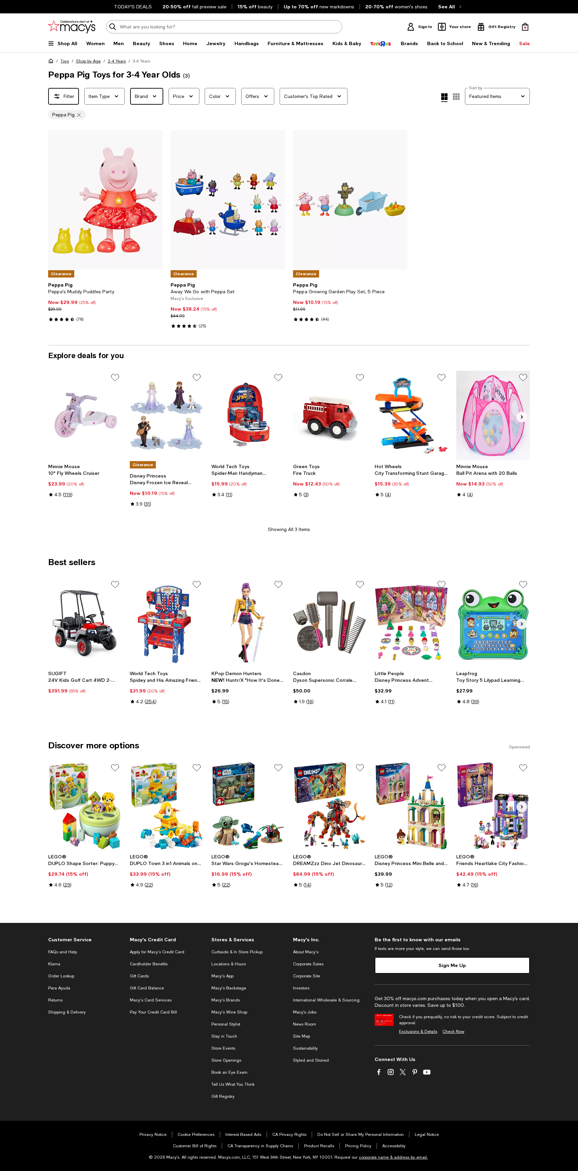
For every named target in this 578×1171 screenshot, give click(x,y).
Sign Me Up (452, 965)
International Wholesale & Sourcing (326, 1000)
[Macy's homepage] (52, 62)
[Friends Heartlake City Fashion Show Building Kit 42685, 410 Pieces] (493, 806)
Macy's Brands (225, 1000)
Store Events (223, 1048)
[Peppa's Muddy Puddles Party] (105, 200)
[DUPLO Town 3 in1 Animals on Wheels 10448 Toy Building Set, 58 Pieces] (166, 806)
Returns (55, 1000)
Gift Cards (139, 976)
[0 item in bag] (525, 26)
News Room (304, 1024)
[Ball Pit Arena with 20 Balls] (493, 415)
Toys (65, 61)
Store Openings (226, 1060)
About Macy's (305, 952)
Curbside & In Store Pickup (237, 952)
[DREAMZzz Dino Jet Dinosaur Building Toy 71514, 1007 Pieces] (330, 806)
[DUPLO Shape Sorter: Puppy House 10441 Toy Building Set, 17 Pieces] (85, 806)
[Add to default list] (115, 378)
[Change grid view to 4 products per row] (444, 97)
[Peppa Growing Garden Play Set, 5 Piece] (350, 200)
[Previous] (56, 200)
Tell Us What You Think (233, 1084)
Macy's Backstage (228, 988)
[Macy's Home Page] (71, 26)
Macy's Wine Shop (229, 1012)
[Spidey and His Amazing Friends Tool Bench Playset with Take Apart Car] (166, 622)
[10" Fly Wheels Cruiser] (85, 415)
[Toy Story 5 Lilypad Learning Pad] (493, 622)
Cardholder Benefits (149, 964)
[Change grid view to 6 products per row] (456, 96)
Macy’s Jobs (304, 1012)
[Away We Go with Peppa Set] (228, 200)
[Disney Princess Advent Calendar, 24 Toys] (411, 622)
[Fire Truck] (330, 415)
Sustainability (305, 1048)
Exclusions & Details (418, 1031)
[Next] (154, 200)
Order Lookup (61, 976)
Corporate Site (306, 976)
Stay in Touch (224, 1036)
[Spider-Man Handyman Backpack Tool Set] (248, 415)
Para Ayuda (59, 988)
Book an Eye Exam (229, 1072)
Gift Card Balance (147, 988)
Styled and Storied (311, 1060)
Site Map (301, 1036)
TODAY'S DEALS (133, 6)
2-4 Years (117, 61)
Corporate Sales (308, 964)
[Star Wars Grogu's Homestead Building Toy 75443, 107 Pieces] (248, 806)
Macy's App (222, 976)
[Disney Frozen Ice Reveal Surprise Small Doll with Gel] (166, 415)
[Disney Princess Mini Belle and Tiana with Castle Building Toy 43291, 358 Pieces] (411, 806)
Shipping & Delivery (67, 1012)
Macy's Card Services (151, 1000)
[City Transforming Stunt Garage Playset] (411, 415)
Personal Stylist (225, 1024)
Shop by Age (88, 61)
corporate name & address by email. (393, 1157)
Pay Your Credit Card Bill (153, 1012)
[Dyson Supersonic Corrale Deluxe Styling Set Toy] (330, 622)
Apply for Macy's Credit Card (157, 952)
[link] (105, 302)
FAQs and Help (62, 952)
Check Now (453, 1031)
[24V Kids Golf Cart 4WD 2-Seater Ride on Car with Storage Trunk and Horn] (85, 622)
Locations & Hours (228, 964)
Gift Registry (222, 1096)
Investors (301, 988)
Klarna (54, 964)
